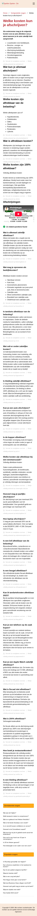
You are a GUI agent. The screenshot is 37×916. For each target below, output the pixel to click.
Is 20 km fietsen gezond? (11, 842)
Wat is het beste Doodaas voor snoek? (15, 823)
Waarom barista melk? (10, 873)
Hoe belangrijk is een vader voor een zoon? (17, 846)
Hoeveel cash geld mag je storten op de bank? (18, 886)
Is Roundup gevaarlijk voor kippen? (14, 861)
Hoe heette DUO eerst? (10, 893)
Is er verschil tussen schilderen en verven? (17, 826)
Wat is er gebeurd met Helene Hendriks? (16, 819)
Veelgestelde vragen (18, 13)
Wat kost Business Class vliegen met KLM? (17, 883)
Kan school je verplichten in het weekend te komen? (17, 865)
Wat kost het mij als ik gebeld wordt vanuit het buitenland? (18, 833)
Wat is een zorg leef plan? (11, 876)
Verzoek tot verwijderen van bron (15, 61)
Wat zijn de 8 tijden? (9, 813)
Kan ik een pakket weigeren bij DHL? (15, 870)
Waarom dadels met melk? (11, 889)
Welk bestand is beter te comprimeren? (16, 816)
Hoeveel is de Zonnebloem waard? (14, 829)
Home (5, 13)
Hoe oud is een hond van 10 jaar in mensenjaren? (14, 838)
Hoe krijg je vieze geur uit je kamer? (14, 880)
